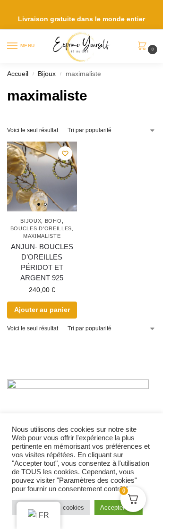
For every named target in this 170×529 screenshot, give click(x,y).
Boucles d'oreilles (41, 228)
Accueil (17, 73)
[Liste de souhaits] (65, 153)
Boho (53, 221)
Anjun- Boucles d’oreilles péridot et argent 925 (42, 262)
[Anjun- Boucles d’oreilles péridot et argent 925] (42, 176)
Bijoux (47, 73)
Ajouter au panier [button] (42, 309)
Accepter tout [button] (118, 507)
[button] (144, 47)
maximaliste (42, 236)
